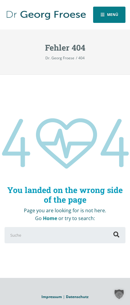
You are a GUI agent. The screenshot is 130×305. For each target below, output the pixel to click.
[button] (119, 294)
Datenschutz (77, 296)
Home (50, 218)
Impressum (51, 296)
